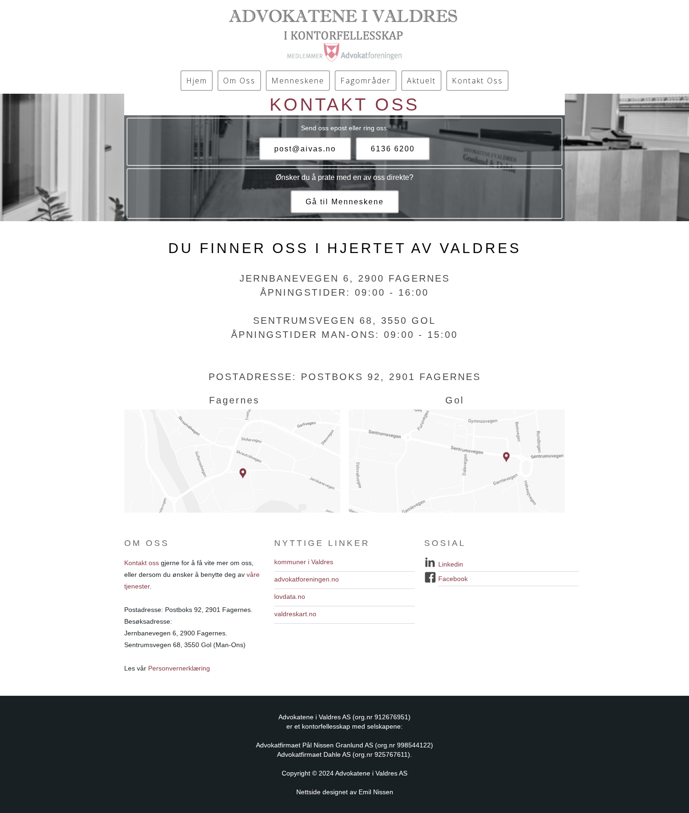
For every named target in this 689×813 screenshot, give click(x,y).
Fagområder (365, 80)
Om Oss (239, 80)
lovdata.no (289, 596)
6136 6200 (393, 149)
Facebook (453, 578)
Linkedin (450, 564)
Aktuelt (421, 80)
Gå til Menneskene (345, 202)
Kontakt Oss (477, 80)
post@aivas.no (305, 149)
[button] (344, 564)
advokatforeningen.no (306, 579)
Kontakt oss (141, 563)
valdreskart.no (295, 614)
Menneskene (297, 80)
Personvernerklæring (179, 668)
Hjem (196, 80)
